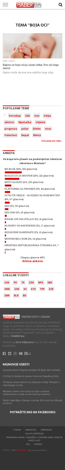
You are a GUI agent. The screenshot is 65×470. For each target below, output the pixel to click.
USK (7, 282)
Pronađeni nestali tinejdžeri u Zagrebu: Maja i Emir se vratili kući (34, 439)
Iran (36, 115)
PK (15, 282)
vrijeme (40, 122)
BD (24, 295)
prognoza (11, 128)
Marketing (30, 429)
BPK (40, 282)
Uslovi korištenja (34, 433)
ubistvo (9, 122)
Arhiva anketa (32, 261)
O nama (17, 429)
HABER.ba (17, 336)
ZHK (16, 289)
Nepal (25, 135)
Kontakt (38, 444)
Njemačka (24, 122)
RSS (28, 444)
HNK (7, 289)
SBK (49, 282)
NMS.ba (21, 450)
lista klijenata (25, 342)
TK (23, 282)
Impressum (46, 429)
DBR (7, 295)
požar (25, 128)
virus (48, 128)
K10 (33, 289)
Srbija (47, 115)
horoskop (15, 115)
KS (25, 289)
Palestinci (11, 135)
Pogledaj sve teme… (51, 141)
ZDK (31, 282)
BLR (16, 295)
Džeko (37, 128)
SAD (27, 115)
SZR (51, 289)
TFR (42, 289)
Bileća (37, 135)
